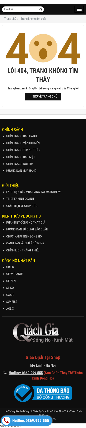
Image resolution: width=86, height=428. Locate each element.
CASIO (10, 295)
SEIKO (10, 288)
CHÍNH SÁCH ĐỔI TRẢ (20, 164)
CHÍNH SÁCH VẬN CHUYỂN (23, 143)
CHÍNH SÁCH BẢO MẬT (20, 157)
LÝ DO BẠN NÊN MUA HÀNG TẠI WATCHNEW (33, 192)
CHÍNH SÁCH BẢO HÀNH (21, 136)
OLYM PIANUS (14, 274)
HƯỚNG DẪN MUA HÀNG (21, 171)
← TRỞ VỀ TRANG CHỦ (43, 96)
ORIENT (11, 267)
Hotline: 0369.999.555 (30, 420)
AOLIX (10, 308)
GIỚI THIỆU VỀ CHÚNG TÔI (22, 206)
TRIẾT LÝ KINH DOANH (20, 199)
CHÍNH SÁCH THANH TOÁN (23, 150)
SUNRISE (11, 302)
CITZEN (11, 281)
